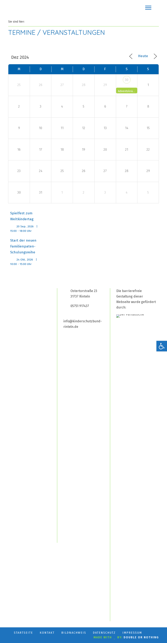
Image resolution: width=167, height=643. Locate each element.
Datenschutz (104, 632)
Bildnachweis (73, 632)
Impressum (132, 632)
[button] (161, 346)
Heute (143, 56)
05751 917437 (79, 306)
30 (126, 80)
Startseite (23, 632)
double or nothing (141, 637)
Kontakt (47, 632)
